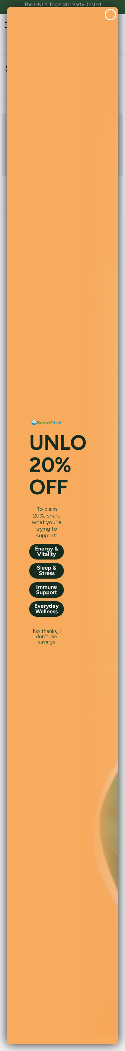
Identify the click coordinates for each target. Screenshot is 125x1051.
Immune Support (46, 589)
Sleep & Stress (46, 570)
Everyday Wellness (46, 609)
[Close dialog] (110, 14)
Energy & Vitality (46, 551)
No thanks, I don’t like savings (47, 631)
